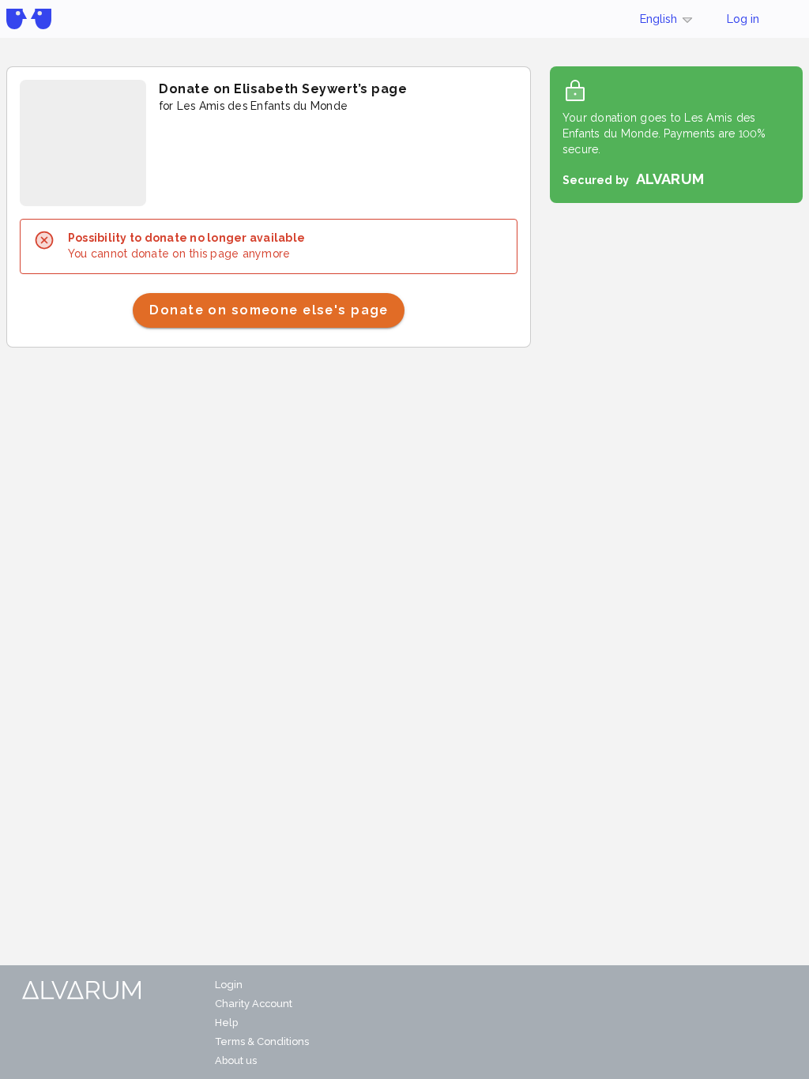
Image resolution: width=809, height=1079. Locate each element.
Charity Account (253, 1003)
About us (236, 1060)
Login (229, 985)
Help (226, 1022)
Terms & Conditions (262, 1041)
